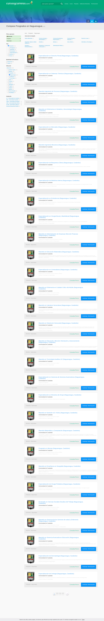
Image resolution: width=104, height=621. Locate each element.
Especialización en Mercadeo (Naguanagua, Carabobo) (57, 127)
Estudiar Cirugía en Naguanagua (45, 489)
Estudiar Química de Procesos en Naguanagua (48, 98)
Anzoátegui (11, 92)
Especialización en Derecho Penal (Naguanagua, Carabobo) (58, 56)
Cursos (71, 3)
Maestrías (12, 49)
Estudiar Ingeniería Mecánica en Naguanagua (48, 152)
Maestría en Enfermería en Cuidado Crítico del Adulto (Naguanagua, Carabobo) (61, 288)
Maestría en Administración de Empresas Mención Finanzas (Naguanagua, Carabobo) (58, 234)
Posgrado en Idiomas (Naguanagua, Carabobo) (54, 448)
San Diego (12, 78)
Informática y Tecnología (86, 42)
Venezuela (9, 67)
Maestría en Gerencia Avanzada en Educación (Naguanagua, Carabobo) (59, 538)
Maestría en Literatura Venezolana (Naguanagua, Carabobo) (58, 305)
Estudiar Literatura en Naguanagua (46, 312)
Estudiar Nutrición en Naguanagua (46, 418)
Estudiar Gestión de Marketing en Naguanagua (48, 132)
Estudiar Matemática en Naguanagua (46, 438)
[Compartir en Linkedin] (96, 21)
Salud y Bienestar (28, 38)
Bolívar (10, 89)
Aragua (10, 87)
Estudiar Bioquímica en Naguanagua (46, 168)
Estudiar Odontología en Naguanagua (46, 203)
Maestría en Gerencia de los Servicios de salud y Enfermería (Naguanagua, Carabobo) (58, 520)
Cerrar (83, 619)
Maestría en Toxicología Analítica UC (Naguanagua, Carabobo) (59, 359)
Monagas (11, 84)
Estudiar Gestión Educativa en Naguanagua (48, 546)
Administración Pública (58, 45)
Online (9, 63)
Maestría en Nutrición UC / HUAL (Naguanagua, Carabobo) (58, 413)
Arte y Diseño (70, 42)
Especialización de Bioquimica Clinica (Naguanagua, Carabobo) (60, 162)
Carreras (66, 3)
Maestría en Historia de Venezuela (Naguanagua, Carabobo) (58, 323)
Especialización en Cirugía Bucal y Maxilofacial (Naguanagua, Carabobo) (59, 216)
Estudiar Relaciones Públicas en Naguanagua (48, 508)
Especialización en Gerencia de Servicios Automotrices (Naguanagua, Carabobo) (62, 377)
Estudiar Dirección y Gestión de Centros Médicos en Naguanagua (52, 526)
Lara (10, 82)
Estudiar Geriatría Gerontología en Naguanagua (48, 116)
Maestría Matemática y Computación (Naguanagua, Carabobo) (59, 430)
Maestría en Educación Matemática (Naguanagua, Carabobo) (59, 252)
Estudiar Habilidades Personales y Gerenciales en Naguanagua (52, 399)
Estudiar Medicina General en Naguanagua (48, 186)
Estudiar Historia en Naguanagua (45, 330)
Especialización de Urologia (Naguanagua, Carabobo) (56, 573)
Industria (41, 42)
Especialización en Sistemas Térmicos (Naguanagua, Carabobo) (60, 73)
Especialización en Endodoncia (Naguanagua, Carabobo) (57, 198)
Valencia (12, 76)
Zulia (10, 79)
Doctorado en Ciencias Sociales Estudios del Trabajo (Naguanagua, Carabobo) (61, 502)
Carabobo (11, 73)
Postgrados (12, 47)
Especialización (13, 52)
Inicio (26, 33)
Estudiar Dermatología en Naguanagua (47, 561)
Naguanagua (13, 74)
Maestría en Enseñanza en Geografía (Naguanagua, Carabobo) (59, 466)
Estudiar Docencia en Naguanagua (46, 259)
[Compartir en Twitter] (92, 21)
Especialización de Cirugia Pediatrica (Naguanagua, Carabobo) (59, 484)
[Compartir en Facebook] (88, 21)
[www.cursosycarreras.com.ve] (19, 3)
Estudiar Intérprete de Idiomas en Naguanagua (48, 453)
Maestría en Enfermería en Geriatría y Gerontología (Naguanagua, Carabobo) (60, 109)
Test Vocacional (94, 3)
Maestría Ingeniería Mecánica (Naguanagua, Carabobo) (57, 145)
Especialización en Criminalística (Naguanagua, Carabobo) (58, 269)
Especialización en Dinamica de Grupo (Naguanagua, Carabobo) (60, 395)
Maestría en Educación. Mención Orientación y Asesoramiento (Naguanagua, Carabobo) (59, 341)
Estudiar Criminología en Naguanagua (47, 275)
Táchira (10, 81)
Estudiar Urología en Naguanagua (46, 579)
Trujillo (10, 86)
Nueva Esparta (12, 90)
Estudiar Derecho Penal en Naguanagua (47, 61)
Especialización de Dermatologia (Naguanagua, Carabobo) (58, 556)
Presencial (10, 61)
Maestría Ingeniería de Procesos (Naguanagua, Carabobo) (58, 91)
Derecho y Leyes (85, 38)
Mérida (10, 71)
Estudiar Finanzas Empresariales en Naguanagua (49, 241)
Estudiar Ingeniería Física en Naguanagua (47, 79)
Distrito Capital (12, 69)
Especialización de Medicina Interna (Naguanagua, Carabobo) (59, 180)
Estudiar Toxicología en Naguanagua (46, 364)
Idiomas (55, 42)
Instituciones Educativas (85, 3)
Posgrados (76, 3)
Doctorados (12, 51)
